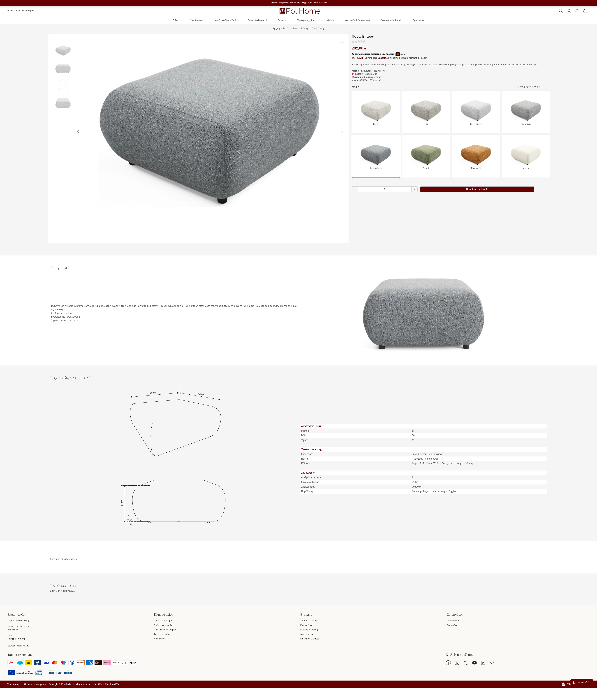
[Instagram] (457, 662)
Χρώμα (355, 86)
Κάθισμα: (306, 463)
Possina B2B (453, 620)
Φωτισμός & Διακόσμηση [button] (357, 20)
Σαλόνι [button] (176, 20)
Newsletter (159, 638)
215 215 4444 (13, 10)
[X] (465, 662)
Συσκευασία (308, 486)
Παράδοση (307, 491)
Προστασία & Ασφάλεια (35, 684)
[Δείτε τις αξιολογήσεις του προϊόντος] (359, 42)
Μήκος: (305, 430)
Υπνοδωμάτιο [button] (197, 20)
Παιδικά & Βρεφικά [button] (257, 20)
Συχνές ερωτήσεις (163, 634)
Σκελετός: (307, 454)
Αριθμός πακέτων (311, 477)
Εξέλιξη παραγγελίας (18, 645)
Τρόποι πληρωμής (163, 620)
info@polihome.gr (16, 638)
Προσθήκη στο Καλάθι (477, 189)
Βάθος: (305, 435)
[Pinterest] (491, 662)
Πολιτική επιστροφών (165, 629)
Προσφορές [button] (418, 20)
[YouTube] (474, 662)
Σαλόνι (286, 28)
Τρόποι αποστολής (164, 625)
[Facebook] (448, 662)
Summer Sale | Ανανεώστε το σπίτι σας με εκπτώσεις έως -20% (298, 3)
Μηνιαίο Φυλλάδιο (309, 638)
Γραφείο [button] (282, 20)
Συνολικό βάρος (310, 482)
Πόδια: (304, 458)
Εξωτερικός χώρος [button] (306, 20)
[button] (561, 11)
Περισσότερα (530, 64)
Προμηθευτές (454, 625)
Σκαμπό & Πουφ (300, 28)
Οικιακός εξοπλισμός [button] (391, 20)
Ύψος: (304, 440)
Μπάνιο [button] (330, 20)
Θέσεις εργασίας (309, 629)
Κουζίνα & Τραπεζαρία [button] (226, 20)
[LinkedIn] (483, 662)
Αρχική (276, 28)
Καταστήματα (28, 10)
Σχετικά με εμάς (308, 620)
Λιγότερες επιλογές (527, 86)
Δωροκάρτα (306, 634)
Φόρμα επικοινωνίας (18, 620)
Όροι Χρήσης (13, 684)
